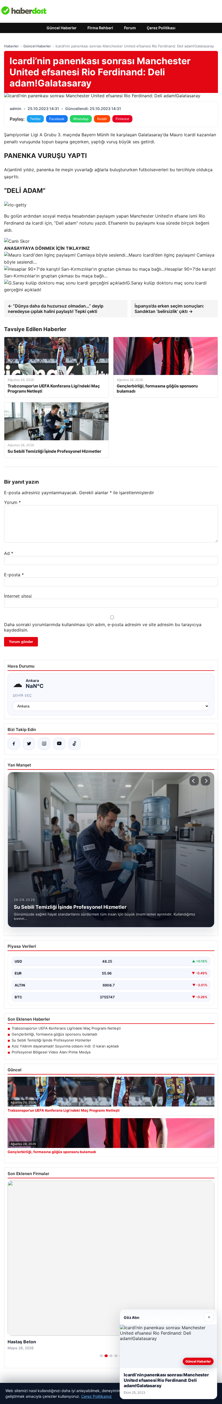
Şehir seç (22, 695)
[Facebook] (14, 743)
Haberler (11, 46)
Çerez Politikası (161, 27)
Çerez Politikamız (96, 1396)
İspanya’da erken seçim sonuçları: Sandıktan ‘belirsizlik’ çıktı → (169, 308)
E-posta (14, 574)
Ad (8, 553)
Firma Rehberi (100, 27)
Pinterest (122, 119)
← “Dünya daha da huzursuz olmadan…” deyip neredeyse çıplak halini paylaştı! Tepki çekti (55, 308)
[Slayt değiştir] (101, 1355)
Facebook (56, 119)
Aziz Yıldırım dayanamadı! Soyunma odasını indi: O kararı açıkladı (65, 1046)
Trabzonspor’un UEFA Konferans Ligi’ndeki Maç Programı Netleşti (66, 1028)
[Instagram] (44, 743)
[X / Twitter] (29, 743)
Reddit (102, 119)
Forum (130, 27)
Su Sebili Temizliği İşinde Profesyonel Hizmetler (51, 1040)
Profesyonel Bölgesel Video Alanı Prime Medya (51, 1052)
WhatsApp (81, 119)
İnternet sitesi (18, 596)
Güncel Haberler (62, 27)
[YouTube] (59, 743)
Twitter (35, 119)
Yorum (12, 502)
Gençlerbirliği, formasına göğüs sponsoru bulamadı (54, 1034)
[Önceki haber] (194, 780)
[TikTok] (74, 743)
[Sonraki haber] (205, 780)
